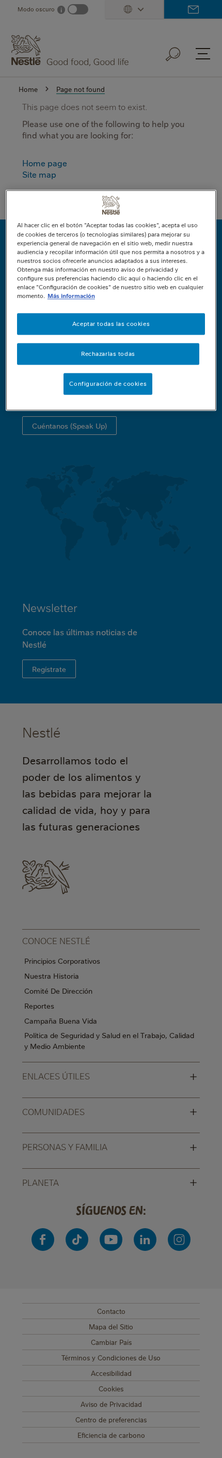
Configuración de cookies (108, 383)
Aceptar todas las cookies (111, 323)
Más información (71, 296)
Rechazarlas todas (108, 353)
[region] (111, 300)
